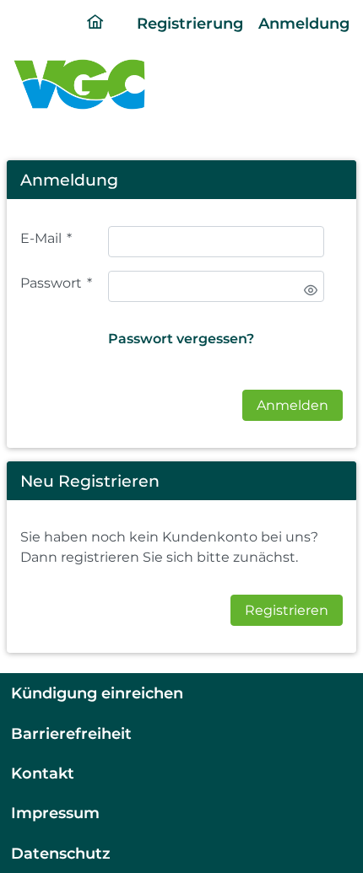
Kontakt (42, 773)
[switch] (310, 290)
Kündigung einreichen (97, 693)
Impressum (55, 813)
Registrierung (190, 23)
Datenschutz (61, 853)
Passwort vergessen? (181, 339)
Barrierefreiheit (71, 733)
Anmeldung (303, 23)
